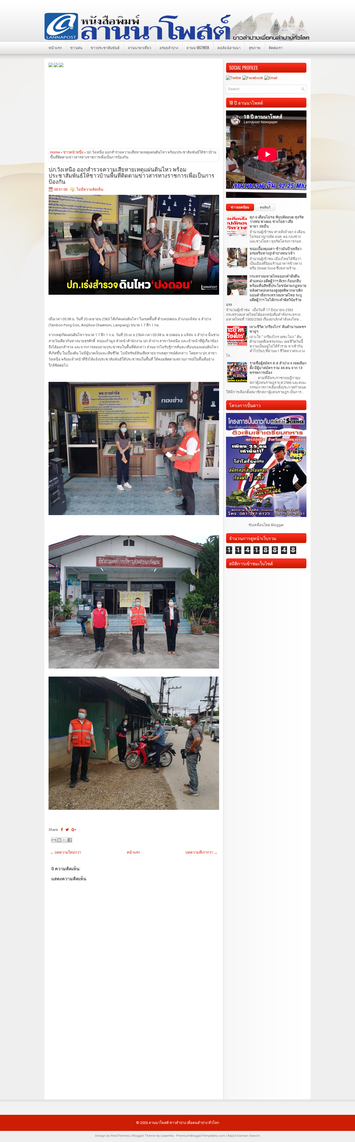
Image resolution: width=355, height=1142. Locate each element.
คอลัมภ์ (265, 207)
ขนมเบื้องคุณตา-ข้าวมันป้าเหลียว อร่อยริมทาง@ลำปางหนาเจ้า (275, 251)
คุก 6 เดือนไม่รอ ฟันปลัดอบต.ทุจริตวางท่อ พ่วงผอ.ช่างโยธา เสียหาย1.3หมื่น (277, 222)
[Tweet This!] (67, 830)
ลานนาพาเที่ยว (139, 47)
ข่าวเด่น (76, 47)
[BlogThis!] (59, 840)
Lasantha (167, 1136)
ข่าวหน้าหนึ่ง (73, 152)
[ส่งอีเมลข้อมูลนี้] (54, 840)
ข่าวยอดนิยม (240, 207)
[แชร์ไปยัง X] (64, 840)
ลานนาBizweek (197, 47)
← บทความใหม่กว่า (65, 852)
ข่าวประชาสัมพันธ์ (105, 47)
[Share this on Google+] (74, 830)
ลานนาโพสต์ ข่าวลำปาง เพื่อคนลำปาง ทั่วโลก (184, 1123)
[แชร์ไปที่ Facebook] (69, 840)
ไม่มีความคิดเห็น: (90, 189)
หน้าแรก (55, 47)
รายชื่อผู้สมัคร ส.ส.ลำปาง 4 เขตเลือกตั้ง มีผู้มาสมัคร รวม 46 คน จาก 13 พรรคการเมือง (278, 368)
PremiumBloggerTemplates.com (200, 1136)
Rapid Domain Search (244, 1136)
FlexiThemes (120, 1136)
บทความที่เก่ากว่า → (201, 852)
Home (55, 152)
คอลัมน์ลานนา (228, 47)
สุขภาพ (254, 47)
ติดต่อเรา (276, 47)
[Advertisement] (134, 107)
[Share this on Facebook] (61, 830)
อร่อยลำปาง (168, 47)
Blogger (277, 525)
